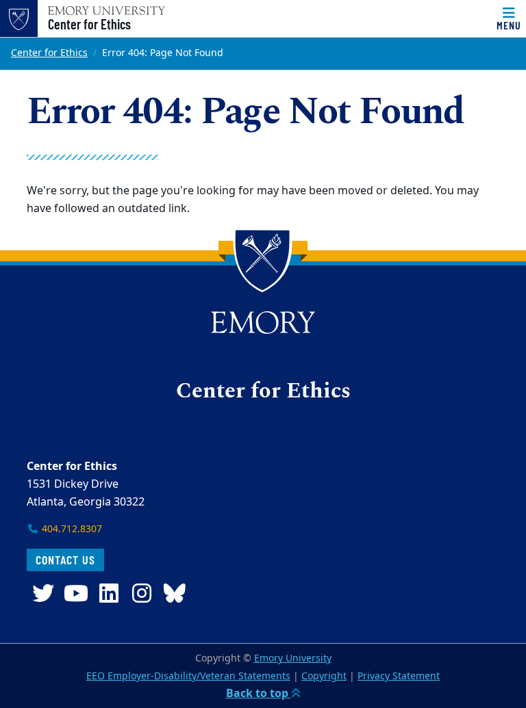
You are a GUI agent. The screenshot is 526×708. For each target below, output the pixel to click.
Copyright (324, 676)
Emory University (292, 658)
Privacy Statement (399, 676)
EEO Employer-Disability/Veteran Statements (188, 676)
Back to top (258, 693)
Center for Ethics (89, 24)
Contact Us (65, 559)
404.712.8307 (70, 529)
